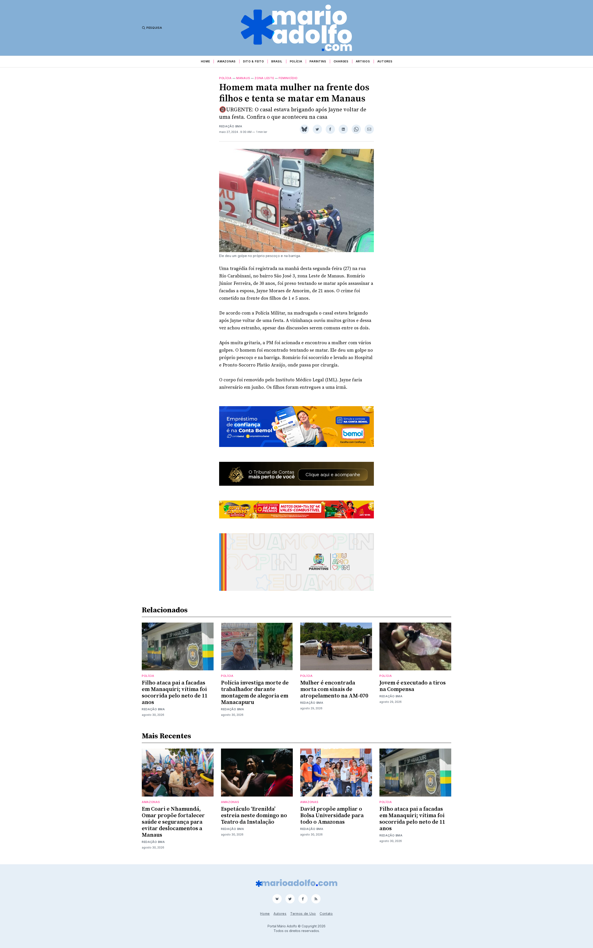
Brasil (276, 61)
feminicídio (288, 78)
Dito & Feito (253, 61)
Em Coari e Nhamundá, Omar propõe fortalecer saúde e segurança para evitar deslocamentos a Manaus (173, 822)
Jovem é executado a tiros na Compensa (412, 686)
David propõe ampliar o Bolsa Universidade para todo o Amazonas (332, 816)
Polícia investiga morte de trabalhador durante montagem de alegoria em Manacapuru (255, 692)
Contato (326, 914)
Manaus (243, 78)
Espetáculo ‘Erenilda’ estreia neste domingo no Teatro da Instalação (254, 816)
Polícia (296, 61)
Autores (384, 61)
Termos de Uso (303, 914)
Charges (341, 61)
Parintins (317, 61)
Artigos (363, 61)
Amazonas (226, 61)
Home (205, 61)
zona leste (264, 78)
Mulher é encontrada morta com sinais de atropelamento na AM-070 (334, 689)
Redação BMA (230, 126)
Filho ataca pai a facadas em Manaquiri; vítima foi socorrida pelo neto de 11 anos (174, 692)
